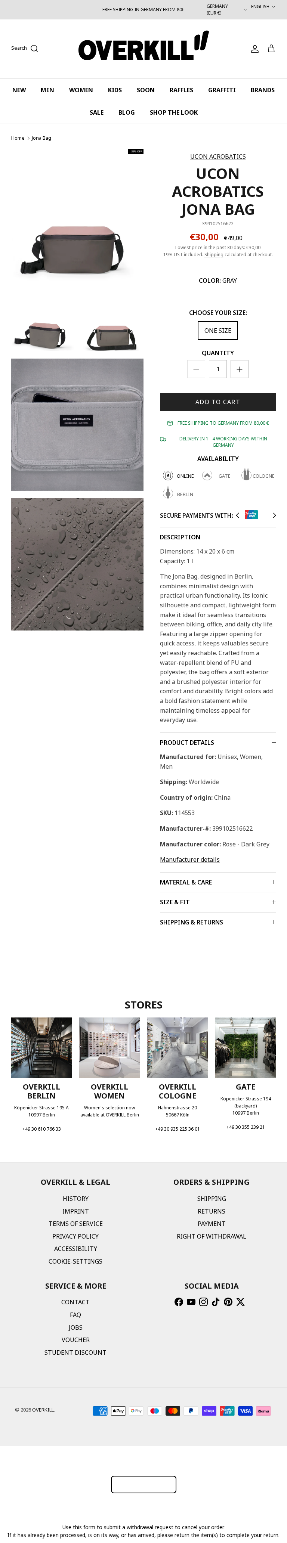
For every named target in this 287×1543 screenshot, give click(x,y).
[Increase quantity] (240, 369)
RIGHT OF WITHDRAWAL (211, 1236)
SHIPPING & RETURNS (191, 922)
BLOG (126, 112)
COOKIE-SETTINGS (75, 1261)
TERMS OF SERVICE (76, 1224)
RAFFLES (181, 90)
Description (180, 537)
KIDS (115, 90)
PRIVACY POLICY (75, 1236)
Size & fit (175, 902)
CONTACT (75, 1302)
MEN (47, 90)
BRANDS (263, 90)
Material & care (186, 882)
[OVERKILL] (143, 48)
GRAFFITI (222, 90)
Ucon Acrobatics (218, 156)
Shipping (213, 254)
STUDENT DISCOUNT (75, 1352)
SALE (97, 112)
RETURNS (211, 1211)
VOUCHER (76, 1340)
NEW (19, 90)
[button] (237, 515)
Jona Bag (41, 137)
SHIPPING (211, 1199)
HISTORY (76, 1199)
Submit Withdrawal (143, 1484)
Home (18, 137)
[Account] (253, 48)
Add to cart (217, 402)
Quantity (218, 353)
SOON (146, 90)
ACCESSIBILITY (75, 1249)
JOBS (76, 1327)
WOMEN (81, 90)
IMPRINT (75, 1211)
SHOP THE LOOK (174, 112)
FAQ (75, 1315)
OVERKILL (43, 1409)
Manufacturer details (190, 859)
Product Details (187, 742)
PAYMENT (212, 1224)
